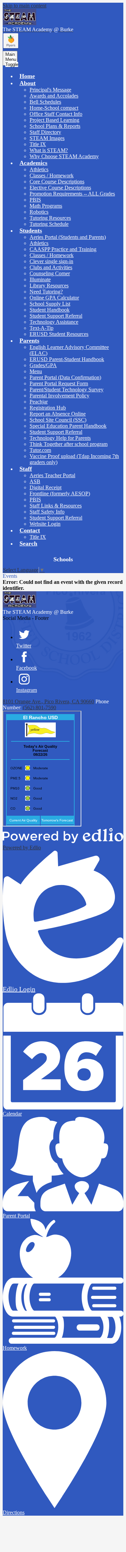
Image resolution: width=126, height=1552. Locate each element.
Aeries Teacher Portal (52, 475)
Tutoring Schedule (49, 224)
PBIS (35, 200)
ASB (35, 481)
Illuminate (40, 279)
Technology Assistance (54, 322)
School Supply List (50, 304)
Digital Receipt (45, 487)
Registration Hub (48, 408)
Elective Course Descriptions (60, 187)
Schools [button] (63, 559)
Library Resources (49, 285)
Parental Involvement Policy (59, 395)
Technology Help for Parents (60, 438)
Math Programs (46, 206)
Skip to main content (24, 5)
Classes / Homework (52, 175)
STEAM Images (47, 138)
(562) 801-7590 (39, 707)
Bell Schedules (45, 102)
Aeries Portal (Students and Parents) (68, 237)
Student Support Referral (56, 316)
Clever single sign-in (51, 261)
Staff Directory (45, 132)
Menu (36, 371)
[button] (27, 83)
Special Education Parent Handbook (68, 426)
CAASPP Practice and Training (63, 249)
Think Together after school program (69, 444)
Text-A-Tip (41, 328)
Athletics (39, 169)
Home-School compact (54, 108)
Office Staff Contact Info (56, 114)
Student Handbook (50, 310)
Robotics (39, 212)
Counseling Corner (50, 273)
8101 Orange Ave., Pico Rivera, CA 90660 (48, 701)
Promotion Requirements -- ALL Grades (72, 194)
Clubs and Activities (51, 267)
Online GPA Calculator (54, 298)
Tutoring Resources (50, 218)
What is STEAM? (49, 150)
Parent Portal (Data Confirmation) (65, 377)
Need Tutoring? (46, 291)
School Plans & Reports (55, 126)
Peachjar (39, 401)
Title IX (38, 144)
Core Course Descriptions (57, 181)
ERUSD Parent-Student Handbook (67, 359)
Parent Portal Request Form (59, 383)
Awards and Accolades (54, 96)
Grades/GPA (43, 365)
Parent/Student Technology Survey (66, 389)
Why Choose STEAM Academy (64, 156)
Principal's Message (50, 90)
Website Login (45, 524)
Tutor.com (40, 450)
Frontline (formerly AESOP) (60, 493)
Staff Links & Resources (56, 505)
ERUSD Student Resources (59, 334)
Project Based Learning (54, 120)
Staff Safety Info (47, 512)
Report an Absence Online (58, 414)
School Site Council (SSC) (58, 420)
